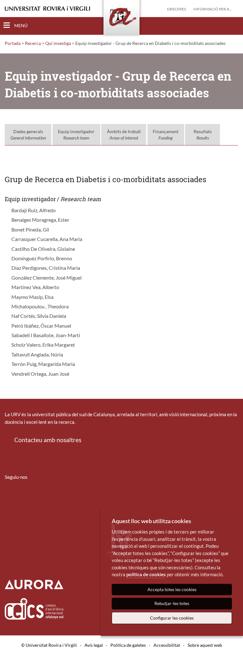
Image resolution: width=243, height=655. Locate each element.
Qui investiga (58, 43)
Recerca (33, 43)
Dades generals (28, 134)
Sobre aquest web (205, 645)
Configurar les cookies (172, 618)
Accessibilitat (166, 645)
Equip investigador (76, 134)
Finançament (165, 134)
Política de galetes (128, 645)
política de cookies (146, 574)
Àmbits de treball (124, 134)
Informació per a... (212, 9)
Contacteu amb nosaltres (47, 439)
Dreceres (176, 9)
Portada (13, 43)
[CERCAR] (233, 25)
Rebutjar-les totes (171, 603)
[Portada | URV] (121, 18)
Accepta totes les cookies (171, 589)
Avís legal (93, 645)
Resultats (203, 134)
